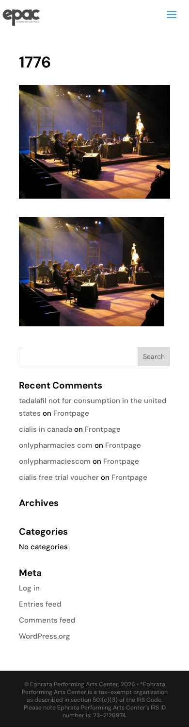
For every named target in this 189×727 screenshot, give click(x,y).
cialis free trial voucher (59, 477)
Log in (29, 588)
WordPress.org (44, 636)
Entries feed (40, 604)
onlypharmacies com (56, 445)
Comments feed (47, 620)
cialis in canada (45, 429)
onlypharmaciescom (55, 461)
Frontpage (71, 413)
